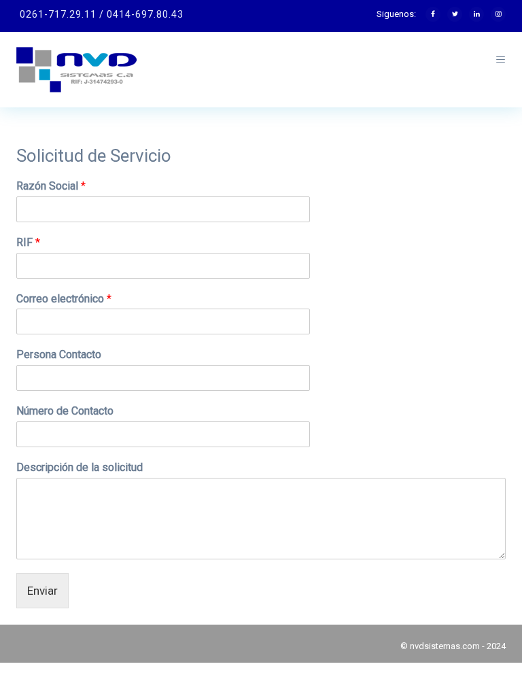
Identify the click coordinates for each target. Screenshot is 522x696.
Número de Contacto (65, 410)
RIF (28, 242)
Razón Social (51, 185)
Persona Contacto (58, 354)
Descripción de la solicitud (79, 467)
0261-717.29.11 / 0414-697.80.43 (102, 14)
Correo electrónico (63, 298)
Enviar (42, 590)
